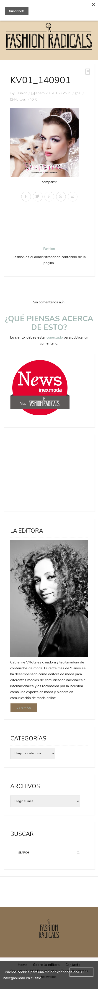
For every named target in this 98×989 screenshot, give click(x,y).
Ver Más (23, 708)
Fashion (21, 93)
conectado (54, 337)
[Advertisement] (49, 473)
